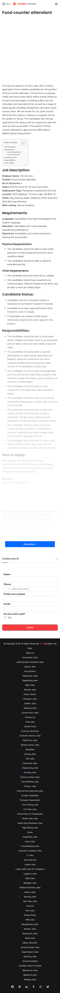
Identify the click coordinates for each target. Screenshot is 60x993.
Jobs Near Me (30, 860)
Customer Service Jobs (30, 735)
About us (30, 653)
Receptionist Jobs (30, 924)
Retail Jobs (30, 938)
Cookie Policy (30, 726)
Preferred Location (14, 594)
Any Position (30, 671)
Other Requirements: (13, 154)
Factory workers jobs (30, 777)
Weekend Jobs (30, 975)
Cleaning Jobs (30, 708)
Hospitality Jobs (30, 837)
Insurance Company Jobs (30, 850)
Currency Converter (30, 731)
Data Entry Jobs (30, 740)
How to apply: (9, 163)
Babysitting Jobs (30, 680)
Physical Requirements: (14, 152)
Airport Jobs (30, 666)
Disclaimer (30, 749)
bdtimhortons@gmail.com (15, 482)
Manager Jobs (30, 883)
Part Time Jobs (30, 901)
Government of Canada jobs (30, 814)
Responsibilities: (10, 160)
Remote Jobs (30, 929)
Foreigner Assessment (30, 800)
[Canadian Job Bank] (24, 4)
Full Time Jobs (30, 809)
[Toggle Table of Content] (22, 142)
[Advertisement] (30, 50)
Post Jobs (30, 910)
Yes (10, 617)
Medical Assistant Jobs (30, 887)
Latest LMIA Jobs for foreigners (30, 869)
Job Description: (10, 147)
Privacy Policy (30, 915)
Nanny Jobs (30, 892)
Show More (29, 544)
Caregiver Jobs (30, 699)
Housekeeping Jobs (30, 846)
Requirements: (10, 149)
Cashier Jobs (30, 703)
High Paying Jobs (30, 827)
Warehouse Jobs (30, 970)
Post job (30, 906)
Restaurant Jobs (30, 933)
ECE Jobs (30, 758)
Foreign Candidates (30, 795)
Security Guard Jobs (30, 947)
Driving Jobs (30, 754)
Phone (7, 584)
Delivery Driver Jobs (30, 745)
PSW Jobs (30, 920)
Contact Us (30, 717)
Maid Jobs (30, 878)
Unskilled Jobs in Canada (30, 966)
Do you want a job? (14, 613)
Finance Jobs (30, 786)
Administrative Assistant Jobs (30, 662)
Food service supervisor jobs (30, 791)
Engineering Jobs (30, 768)
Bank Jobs (30, 685)
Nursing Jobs (30, 897)
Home (30, 832)
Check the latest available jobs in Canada (23, 537)
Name (7, 574)
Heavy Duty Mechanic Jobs (30, 823)
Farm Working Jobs (30, 781)
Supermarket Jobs (30, 952)
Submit (30, 627)
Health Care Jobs (30, 818)
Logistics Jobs (30, 874)
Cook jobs (30, 722)
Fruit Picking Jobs (30, 804)
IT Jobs (30, 855)
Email (8, 603)
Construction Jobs (30, 712)
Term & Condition (30, 961)
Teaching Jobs (30, 956)
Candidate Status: (11, 157)
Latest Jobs (30, 864)
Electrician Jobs (30, 763)
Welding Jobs (30, 979)
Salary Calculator (30, 943)
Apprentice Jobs (30, 676)
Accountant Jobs (30, 657)
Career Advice (30, 694)
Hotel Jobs (30, 841)
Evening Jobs (30, 772)
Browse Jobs (30, 689)
